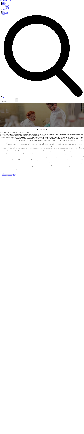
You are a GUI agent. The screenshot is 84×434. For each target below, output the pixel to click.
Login (3, 11)
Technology (7, 8)
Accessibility (4, 175)
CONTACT (4, 9)
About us (4, 3)
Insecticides (7, 7)
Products (3, 4)
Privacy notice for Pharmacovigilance (9, 174)
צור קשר (3, 173)
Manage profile (5, 13)
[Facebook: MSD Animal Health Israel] (42, 347)
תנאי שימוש (4, 170)
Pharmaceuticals (7, 5)
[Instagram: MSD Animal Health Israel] (0, 433)
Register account (5, 12)
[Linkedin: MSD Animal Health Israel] (42, 431)
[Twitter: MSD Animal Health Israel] (42, 263)
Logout (3, 14)
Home (3, 2)
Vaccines (6, 6)
